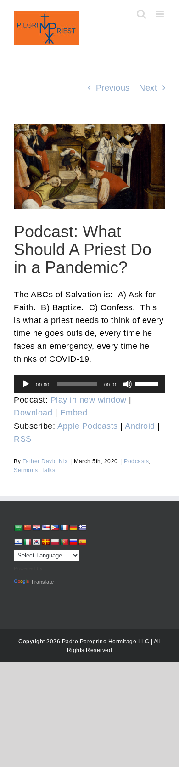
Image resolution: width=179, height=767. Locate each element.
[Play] (25, 384)
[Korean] (36, 541)
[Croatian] (36, 527)
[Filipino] (54, 527)
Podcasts (136, 461)
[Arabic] (18, 527)
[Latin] (45, 541)
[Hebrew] (18, 541)
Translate (42, 582)
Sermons (26, 470)
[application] (89, 384)
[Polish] (54, 541)
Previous (113, 87)
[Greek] (82, 527)
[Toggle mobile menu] (161, 14)
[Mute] (127, 384)
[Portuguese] (64, 541)
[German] (73, 527)
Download (33, 412)
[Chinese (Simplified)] (27, 527)
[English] (45, 527)
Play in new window (88, 399)
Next (148, 87)
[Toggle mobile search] (141, 14)
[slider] (148, 383)
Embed (74, 412)
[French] (64, 527)
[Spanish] (82, 541)
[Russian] (73, 541)
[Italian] (27, 541)
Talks (48, 470)
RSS (23, 438)
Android (140, 426)
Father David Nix (45, 461)
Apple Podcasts (87, 426)
